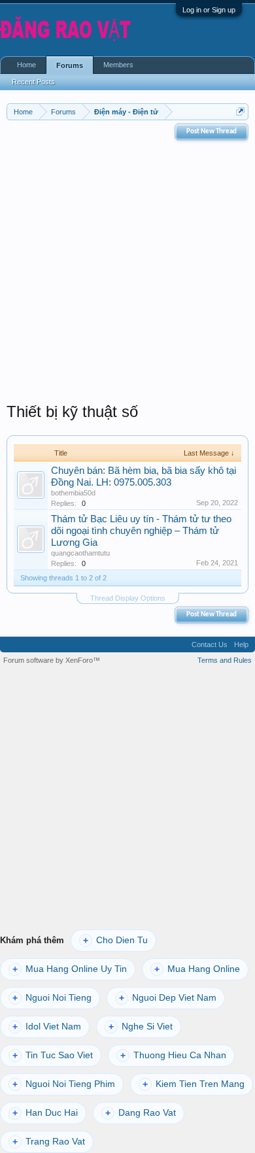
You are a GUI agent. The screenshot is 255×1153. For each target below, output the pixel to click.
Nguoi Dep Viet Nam (167, 997)
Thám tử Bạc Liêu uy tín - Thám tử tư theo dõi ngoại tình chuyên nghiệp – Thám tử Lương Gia (141, 531)
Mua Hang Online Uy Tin (69, 969)
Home (26, 65)
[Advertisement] (127, 274)
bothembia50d (73, 493)
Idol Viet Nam (46, 1026)
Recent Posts (33, 82)
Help (241, 644)
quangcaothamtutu (80, 553)
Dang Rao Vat (140, 1112)
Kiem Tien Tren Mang (194, 1084)
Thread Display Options (127, 598)
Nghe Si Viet (141, 1026)
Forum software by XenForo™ (51, 660)
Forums (69, 65)
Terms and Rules (224, 660)
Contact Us (210, 644)
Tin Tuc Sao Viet (52, 1055)
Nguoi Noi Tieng (52, 997)
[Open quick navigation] (240, 111)
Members (118, 65)
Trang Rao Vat (48, 1141)
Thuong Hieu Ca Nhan (173, 1055)
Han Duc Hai (45, 1112)
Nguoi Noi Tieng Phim (63, 1084)
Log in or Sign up (208, 10)
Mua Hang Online (197, 969)
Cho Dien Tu (115, 940)
